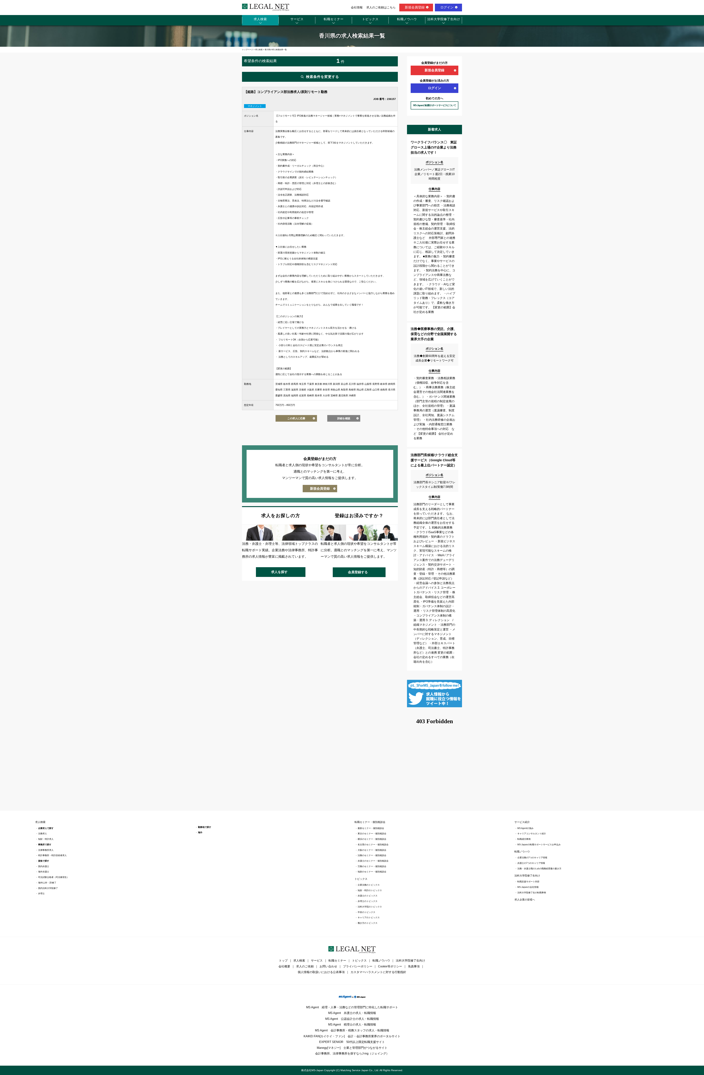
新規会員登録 (415, 7)
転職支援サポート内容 (528, 881)
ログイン (447, 7)
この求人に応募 (296, 418)
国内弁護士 (43, 866)
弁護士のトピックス (367, 895)
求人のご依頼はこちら (381, 7)
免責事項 (414, 966)
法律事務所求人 (46, 850)
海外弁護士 (43, 871)
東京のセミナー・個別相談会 (372, 833)
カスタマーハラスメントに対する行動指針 (378, 972)
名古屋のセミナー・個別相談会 (373, 844)
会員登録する (358, 572)
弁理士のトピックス (367, 901)
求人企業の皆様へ (524, 899)
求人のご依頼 (305, 966)
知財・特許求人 (46, 839)
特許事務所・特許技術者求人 (52, 855)
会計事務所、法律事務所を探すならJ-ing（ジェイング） (352, 1053)
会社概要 (284, 966)
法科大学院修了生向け (443, 19)
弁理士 (41, 893)
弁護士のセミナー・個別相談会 (373, 861)
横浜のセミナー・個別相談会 (372, 839)
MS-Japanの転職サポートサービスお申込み (539, 844)
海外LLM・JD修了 (47, 882)
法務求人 (42, 833)
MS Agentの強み (525, 828)
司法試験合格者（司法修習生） (53, 877)
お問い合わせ (328, 966)
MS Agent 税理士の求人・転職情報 (352, 1024)
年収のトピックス (366, 912)
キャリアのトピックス (369, 917)
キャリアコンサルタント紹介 (531, 833)
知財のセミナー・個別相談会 (372, 871)
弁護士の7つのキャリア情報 (531, 863)
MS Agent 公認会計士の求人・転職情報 (352, 1018)
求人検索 (260, 19)
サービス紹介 (522, 822)
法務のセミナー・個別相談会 (372, 855)
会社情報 (357, 7)
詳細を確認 (343, 418)
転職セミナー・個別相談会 (370, 822)
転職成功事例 (524, 839)
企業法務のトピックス (369, 885)
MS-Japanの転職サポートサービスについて (434, 105)
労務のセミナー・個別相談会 (372, 866)
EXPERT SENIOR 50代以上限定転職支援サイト (352, 1041)
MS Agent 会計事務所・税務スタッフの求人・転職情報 (352, 1030)
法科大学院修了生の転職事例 (531, 892)
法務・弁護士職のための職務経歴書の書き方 (539, 868)
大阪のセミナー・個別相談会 (372, 850)
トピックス (370, 19)
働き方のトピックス (367, 923)
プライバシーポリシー (357, 966)
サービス (297, 19)
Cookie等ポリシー (390, 966)
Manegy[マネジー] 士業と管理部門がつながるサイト (352, 1047)
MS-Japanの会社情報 (528, 887)
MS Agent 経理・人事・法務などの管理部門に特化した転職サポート (352, 1007)
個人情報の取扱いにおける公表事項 (321, 972)
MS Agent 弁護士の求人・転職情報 (352, 1013)
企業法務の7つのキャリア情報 (532, 857)
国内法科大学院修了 (48, 888)
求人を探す (279, 572)
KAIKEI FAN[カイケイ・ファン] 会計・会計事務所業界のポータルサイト (352, 1036)
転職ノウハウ (407, 19)
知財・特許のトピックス (370, 890)
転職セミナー (334, 19)
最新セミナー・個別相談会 (371, 828)
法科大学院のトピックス (370, 906)
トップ (283, 960)
